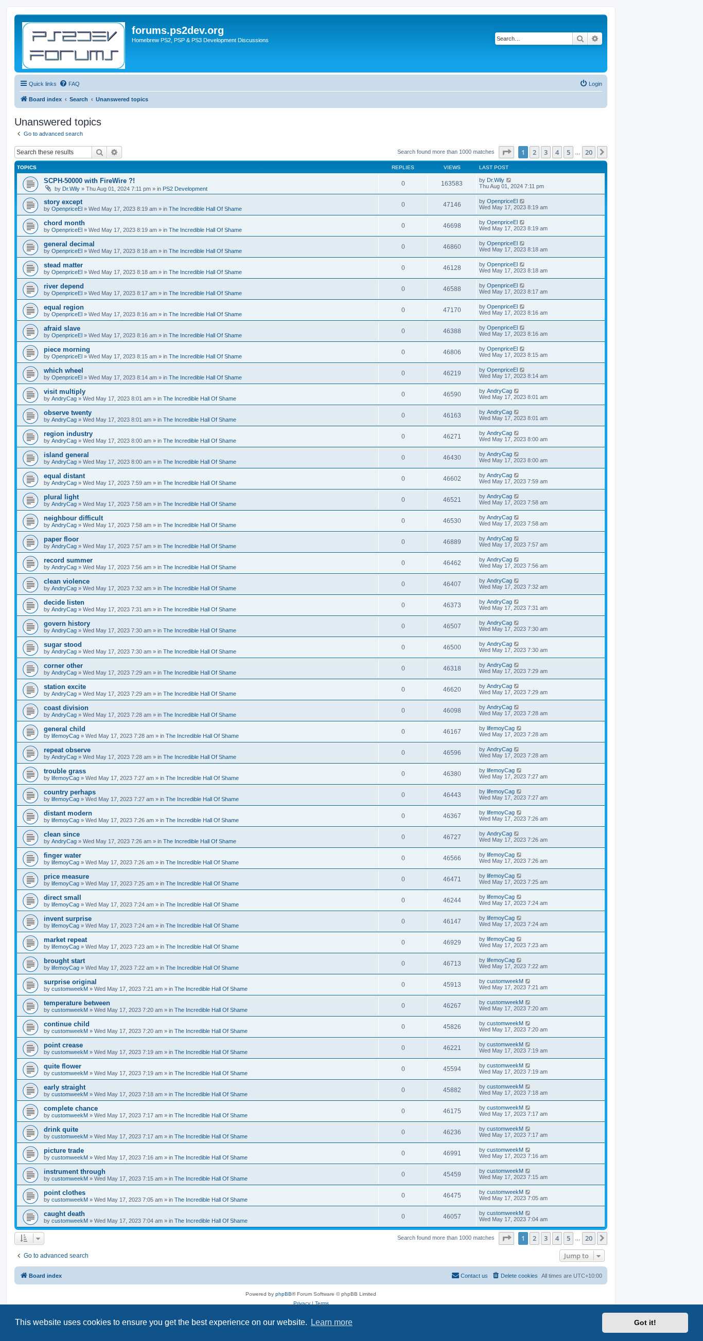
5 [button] (568, 152)
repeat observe (67, 750)
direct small (62, 897)
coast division (66, 708)
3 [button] (546, 152)
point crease (63, 1045)
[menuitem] (69, 84)
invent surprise (68, 918)
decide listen (64, 602)
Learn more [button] (332, 1322)
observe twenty (68, 412)
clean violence (67, 581)
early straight (64, 1087)
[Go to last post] (509, 180)
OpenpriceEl (66, 209)
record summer (68, 560)
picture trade (64, 1150)
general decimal (69, 244)
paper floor (61, 539)
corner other (63, 665)
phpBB (283, 1294)
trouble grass (65, 771)
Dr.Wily (71, 189)
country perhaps (70, 792)
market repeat (65, 940)
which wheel (63, 370)
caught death (64, 1214)
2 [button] (534, 152)
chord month (64, 223)
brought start (64, 961)
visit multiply (64, 391)
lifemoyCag (65, 736)
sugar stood (63, 644)
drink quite (61, 1129)
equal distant (64, 476)
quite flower (62, 1066)
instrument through (75, 1171)
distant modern (68, 813)
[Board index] (74, 43)
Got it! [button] (645, 1322)
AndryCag (64, 398)
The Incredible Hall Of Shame (205, 209)
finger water (62, 855)
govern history (67, 623)
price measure (66, 876)
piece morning (67, 349)
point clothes (64, 1193)
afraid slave (62, 328)
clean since (62, 834)
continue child (67, 1024)
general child (64, 729)
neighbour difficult (73, 518)
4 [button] (557, 152)
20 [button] (588, 152)
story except (63, 202)
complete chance (71, 1108)
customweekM (69, 989)
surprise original (70, 982)
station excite (65, 687)
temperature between (77, 1003)
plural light (61, 497)
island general (66, 455)
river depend (64, 286)
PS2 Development (185, 189)
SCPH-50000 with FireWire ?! (89, 181)
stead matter (63, 265)
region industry (68, 434)
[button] (506, 152)
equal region (64, 307)
